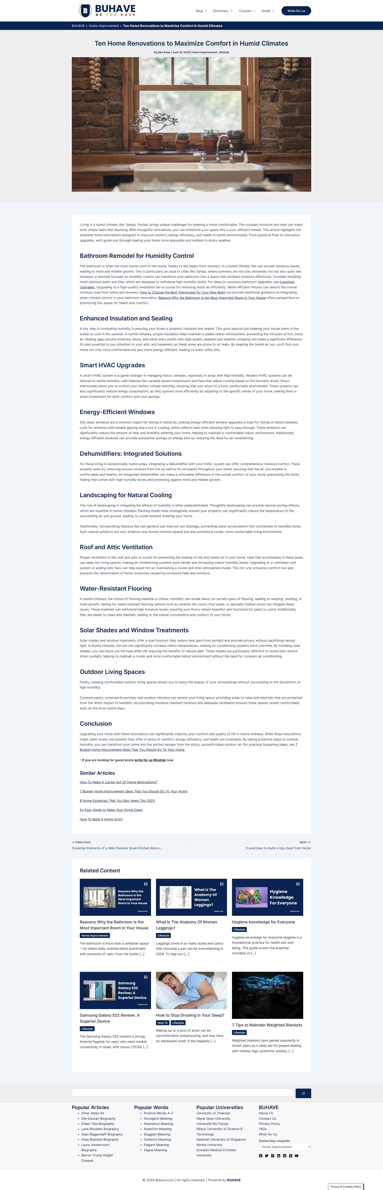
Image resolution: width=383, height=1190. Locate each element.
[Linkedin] (278, 1156)
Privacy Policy (269, 1124)
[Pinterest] (290, 1156)
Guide (266, 11)
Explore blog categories (274, 1140)
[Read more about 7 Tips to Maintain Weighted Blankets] (267, 995)
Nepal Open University (213, 1118)
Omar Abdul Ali (92, 1113)
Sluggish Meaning (157, 1134)
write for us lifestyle (150, 760)
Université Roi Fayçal (212, 1124)
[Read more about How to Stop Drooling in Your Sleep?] (191, 990)
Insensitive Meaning (158, 1124)
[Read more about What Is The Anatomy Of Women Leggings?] (191, 897)
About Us (266, 1113)
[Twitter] (266, 1156)
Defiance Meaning (157, 1139)
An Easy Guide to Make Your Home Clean (111, 810)
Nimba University (209, 1145)
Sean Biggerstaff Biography (102, 1134)
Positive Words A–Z (158, 1113)
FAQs (263, 1129)
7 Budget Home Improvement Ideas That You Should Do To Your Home (133, 791)
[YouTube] (296, 1156)
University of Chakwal (213, 1113)
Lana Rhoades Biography (100, 1129)
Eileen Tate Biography (97, 1124)
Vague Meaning (155, 1150)
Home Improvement (104, 26)
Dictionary (221, 11)
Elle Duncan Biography (98, 1118)
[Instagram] (272, 1156)
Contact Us (267, 1118)
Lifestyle (224, 52)
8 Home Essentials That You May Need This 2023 (117, 801)
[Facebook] (261, 1156)
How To (163, 1022)
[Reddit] (284, 1156)
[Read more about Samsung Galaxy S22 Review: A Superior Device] (115, 990)
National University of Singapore (221, 1139)
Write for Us (268, 1134)
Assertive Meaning (158, 1129)
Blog (199, 11)
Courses (245, 11)
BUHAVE (78, 26)
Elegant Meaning (156, 1145)
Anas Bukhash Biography (100, 1139)
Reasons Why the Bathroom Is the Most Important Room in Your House (212, 298)
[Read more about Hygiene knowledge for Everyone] (267, 897)
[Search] (303, 1093)
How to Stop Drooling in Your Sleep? (190, 1015)
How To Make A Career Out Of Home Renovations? (118, 782)
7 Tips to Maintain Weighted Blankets (267, 1025)
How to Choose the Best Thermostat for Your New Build (182, 292)
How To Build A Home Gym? (101, 819)
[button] (205, 11)
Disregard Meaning (158, 1118)
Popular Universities (219, 1107)
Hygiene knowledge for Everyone (263, 922)
